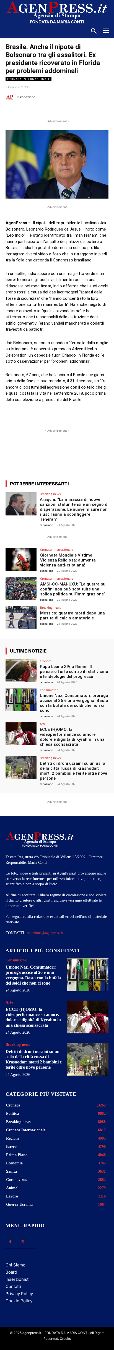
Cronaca (45, 660)
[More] (85, 455)
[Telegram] (79, 110)
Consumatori (49, 689)
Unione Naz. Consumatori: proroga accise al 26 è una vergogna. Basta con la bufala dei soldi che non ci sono (74, 703)
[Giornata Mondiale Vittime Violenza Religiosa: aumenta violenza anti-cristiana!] (21, 559)
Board (11, 1272)
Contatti (13, 1286)
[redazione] (10, 97)
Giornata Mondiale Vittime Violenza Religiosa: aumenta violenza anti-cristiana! (68, 560)
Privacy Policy (19, 1293)
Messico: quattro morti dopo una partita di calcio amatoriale (72, 616)
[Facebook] (28, 110)
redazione (27, 97)
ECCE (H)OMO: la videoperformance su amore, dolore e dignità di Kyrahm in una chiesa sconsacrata (72, 737)
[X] (41, 110)
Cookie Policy (19, 1300)
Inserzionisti (18, 1279)
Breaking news (50, 493)
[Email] (66, 110)
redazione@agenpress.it (45, 933)
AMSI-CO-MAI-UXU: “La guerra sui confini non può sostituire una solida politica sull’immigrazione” (73, 589)
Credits (65, 1338)
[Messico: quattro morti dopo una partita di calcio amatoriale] (21, 617)
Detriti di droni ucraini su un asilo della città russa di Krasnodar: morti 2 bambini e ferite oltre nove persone (73, 771)
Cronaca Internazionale (28, 79)
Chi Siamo (15, 1265)
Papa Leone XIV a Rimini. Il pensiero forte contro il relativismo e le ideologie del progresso (74, 671)
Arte (43, 723)
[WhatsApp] (53, 110)
